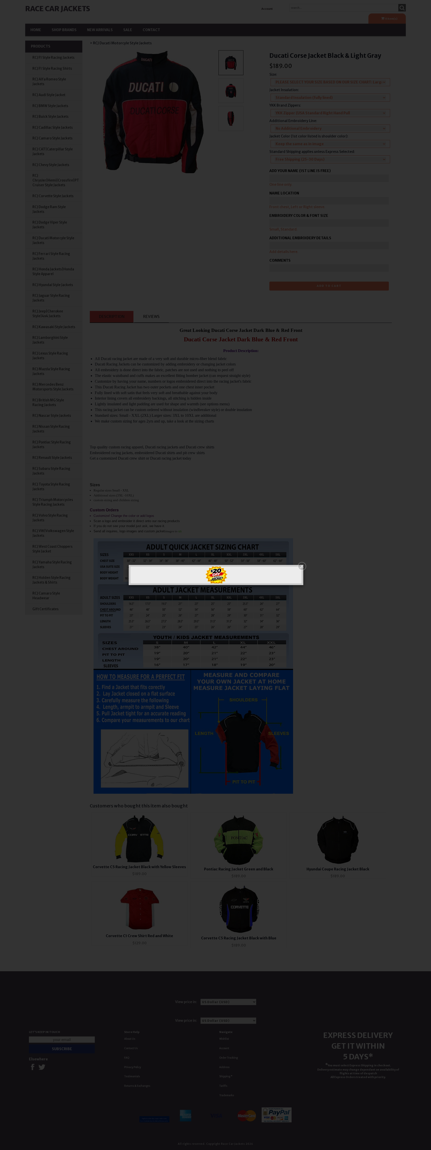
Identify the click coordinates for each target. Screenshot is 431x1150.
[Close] (302, 566)
